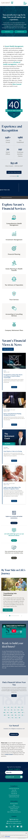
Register (14, 540)
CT (15, 707)
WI (19, 717)
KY (18, 710)
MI (8, 712)
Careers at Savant (14, 808)
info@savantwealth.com (14, 821)
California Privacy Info (14, 796)
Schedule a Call (20, 31)
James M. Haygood (7, 409)
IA (15, 710)
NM (19, 712)
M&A (14, 805)
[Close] (26, 833)
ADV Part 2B (14, 793)
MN (11, 712)
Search (14, 695)
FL (22, 707)
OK (8, 715)
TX (12, 717)
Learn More (7, 31)
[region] (14, 835)
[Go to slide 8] (18, 615)
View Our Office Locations (14, 823)
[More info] (17, 176)
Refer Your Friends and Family (14, 812)
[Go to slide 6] (15, 615)
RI (19, 715)
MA (22, 710)
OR (12, 715)
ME (4, 712)
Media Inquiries (14, 810)
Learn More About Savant (14, 172)
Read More (14, 387)
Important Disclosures (6, 197)
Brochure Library (14, 803)
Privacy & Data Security (14, 795)
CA (12, 707)
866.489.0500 (14, 819)
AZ (8, 707)
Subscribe (8, 772)
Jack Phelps (6, 447)
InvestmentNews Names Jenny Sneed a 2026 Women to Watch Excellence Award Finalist (13, 376)
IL (8, 710)
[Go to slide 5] (14, 615)
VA (16, 717)
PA (16, 715)
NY (23, 712)
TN (9, 717)
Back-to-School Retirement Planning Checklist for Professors (12, 414)
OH (5, 715)
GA (5, 710)
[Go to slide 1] (9, 615)
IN (11, 710)
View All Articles (8, 349)
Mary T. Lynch (6, 483)
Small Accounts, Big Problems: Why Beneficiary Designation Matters (12, 488)
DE (19, 707)
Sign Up (14, 557)
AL (5, 707)
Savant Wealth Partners (14, 807)
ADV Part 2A (14, 791)
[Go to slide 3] (12, 615)
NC (15, 712)
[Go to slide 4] (13, 615)
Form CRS (14, 790)
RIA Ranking (21, 189)
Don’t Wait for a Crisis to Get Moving (13, 451)
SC (22, 715)
